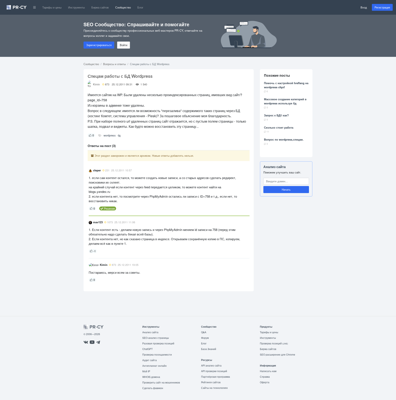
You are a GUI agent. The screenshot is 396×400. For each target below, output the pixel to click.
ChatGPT (147, 349)
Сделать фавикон (152, 388)
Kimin (96, 84)
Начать (286, 189)
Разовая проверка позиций (158, 343)
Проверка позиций (274, 343)
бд (119, 135)
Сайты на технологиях (214, 387)
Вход (364, 7)
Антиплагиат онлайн (154, 365)
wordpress (110, 135)
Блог (140, 7)
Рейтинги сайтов (210, 382)
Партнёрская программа (215, 376)
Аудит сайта (149, 360)
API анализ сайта (211, 365)
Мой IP (146, 371)
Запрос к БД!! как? (276, 115)
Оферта (264, 382)
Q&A (203, 332)
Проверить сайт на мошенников (161, 382)
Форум (205, 337)
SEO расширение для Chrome (277, 354)
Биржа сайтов (100, 7)
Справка (265, 376)
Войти (123, 45)
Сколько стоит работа (278, 127)
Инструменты (76, 7)
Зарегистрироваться (99, 45)
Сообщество (123, 7)
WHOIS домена (151, 377)
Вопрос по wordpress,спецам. (284, 139)
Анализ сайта (274, 166)
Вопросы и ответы (114, 64)
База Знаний (208, 349)
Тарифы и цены (51, 7)
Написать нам (268, 371)
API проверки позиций (214, 371)
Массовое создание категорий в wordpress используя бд (285, 101)
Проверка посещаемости (157, 354)
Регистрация (382, 7)
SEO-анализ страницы (155, 337)
